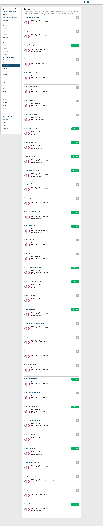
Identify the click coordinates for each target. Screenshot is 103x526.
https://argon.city (29, 295)
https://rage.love (29, 253)
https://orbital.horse (30, 114)
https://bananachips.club (32, 392)
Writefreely (5, 128)
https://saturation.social (31, 434)
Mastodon (5, 85)
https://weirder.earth (30, 351)
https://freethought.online (32, 420)
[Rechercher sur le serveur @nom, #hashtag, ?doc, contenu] (84, 2)
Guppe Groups (6, 62)
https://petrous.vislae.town (32, 281)
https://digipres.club (30, 128)
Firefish (5, 45)
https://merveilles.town (31, 17)
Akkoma (5, 14)
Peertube (5, 99)
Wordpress (5, 125)
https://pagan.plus (29, 226)
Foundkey (5, 51)
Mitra (4, 94)
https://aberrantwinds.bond (32, 267)
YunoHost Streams (8, 131)
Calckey (5, 28)
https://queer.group (30, 476)
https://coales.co (29, 309)
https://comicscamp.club (32, 59)
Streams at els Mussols (9, 117)
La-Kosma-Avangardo (8, 77)
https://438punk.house (31, 86)
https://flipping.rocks (30, 142)
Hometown (6, 65)
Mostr (4, 97)
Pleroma (5, 105)
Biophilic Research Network (10, 17)
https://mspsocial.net (31, 198)
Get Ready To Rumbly (8, 57)
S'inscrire (99, 2)
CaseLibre (5, 31)
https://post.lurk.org (30, 73)
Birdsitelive (5, 20)
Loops (4, 82)
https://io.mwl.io (29, 239)
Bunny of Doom (7, 23)
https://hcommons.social (32, 170)
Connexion (92, 2)
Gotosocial (6, 60)
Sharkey (5, 108)
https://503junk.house (31, 504)
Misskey (5, 91)
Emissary (5, 40)
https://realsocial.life (30, 406)
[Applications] (88, 2)
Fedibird (5, 43)
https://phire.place (30, 100)
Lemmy (5, 80)
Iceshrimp (5, 71)
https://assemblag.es (30, 448)
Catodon (5, 34)
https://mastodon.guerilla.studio (34, 323)
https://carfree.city (30, 156)
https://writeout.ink (30, 365)
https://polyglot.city (30, 379)
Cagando (5, 26)
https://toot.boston (30, 490)
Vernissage (6, 119)
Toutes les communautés (9, 11)
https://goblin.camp (30, 184)
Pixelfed (5, 102)
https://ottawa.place (30, 45)
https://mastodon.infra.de (32, 462)
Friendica (5, 54)
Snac (4, 111)
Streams (5, 114)
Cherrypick (5, 37)
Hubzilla (5, 68)
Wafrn (4, 122)
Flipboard (5, 48)
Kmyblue (5, 74)
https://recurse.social (31, 337)
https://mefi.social (30, 31)
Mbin (4, 88)
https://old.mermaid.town (32, 212)
